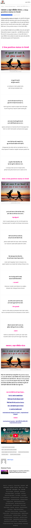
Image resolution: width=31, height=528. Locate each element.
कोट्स (26, 487)
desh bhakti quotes (10, 503)
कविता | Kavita (22, 487)
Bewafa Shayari (25, 513)
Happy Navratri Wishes (18, 509)
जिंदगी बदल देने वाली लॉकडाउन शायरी (15, 399)
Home (2, 6)
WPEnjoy (20, 523)
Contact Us (10, 485)
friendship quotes (8, 515)
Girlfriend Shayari (24, 499)
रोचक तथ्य (16, 487)
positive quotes (16, 505)
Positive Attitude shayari (10, 6)
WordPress (15, 525)
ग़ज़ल (19, 489)
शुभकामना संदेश (8, 489)
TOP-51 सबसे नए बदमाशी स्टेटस (15, 395)
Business (12, 507)
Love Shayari (17, 493)
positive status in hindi (15, 454)
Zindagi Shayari (6, 499)
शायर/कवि (11, 487)
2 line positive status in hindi (8, 447)
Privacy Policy (17, 485)
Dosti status (23, 505)
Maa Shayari (16, 517)
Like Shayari (24, 515)
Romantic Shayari (24, 497)
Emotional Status (23, 507)
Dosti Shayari (7, 507)
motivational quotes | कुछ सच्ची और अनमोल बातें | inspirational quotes (15, 422)
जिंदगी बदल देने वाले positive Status (15, 402)
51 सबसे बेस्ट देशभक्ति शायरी (15, 409)
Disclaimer (23, 485)
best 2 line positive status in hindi (9, 449)
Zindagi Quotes (10, 501)
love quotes (10, 509)
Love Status (17, 495)
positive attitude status (23, 452)
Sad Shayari (16, 491)
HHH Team (10, 460)
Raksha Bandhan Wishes (19, 501)
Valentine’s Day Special (9, 495)
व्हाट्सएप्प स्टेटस (6, 487)
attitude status (6, 497)
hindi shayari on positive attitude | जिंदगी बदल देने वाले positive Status (19, 471)
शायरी (27, 485)
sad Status (23, 493)
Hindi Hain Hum (9, 523)
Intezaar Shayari (22, 511)
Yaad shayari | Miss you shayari (11, 511)
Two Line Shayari (9, 491)
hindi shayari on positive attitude (9, 452)
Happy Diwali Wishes (22, 521)
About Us (5, 485)
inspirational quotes (15, 499)
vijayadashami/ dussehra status (20, 519)
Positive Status (5, 454)
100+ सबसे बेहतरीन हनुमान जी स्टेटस (15, 406)
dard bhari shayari (23, 517)
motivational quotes (15, 497)
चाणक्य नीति (23, 489)
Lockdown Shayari (17, 515)
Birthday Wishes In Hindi (20, 503)
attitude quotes (8, 505)
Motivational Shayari (8, 517)
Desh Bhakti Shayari (9, 493)
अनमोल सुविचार (14, 489)
